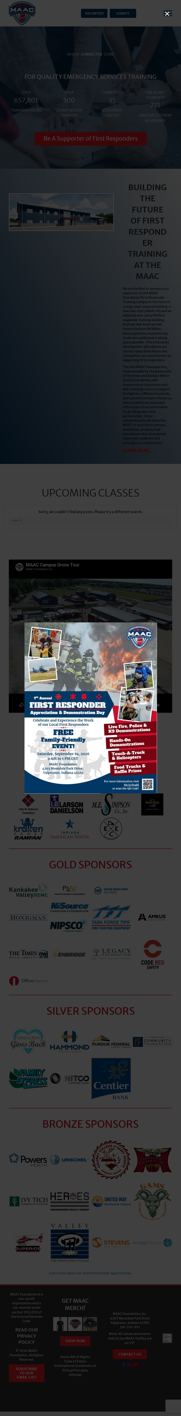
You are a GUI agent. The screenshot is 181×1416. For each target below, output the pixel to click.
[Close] (167, 14)
